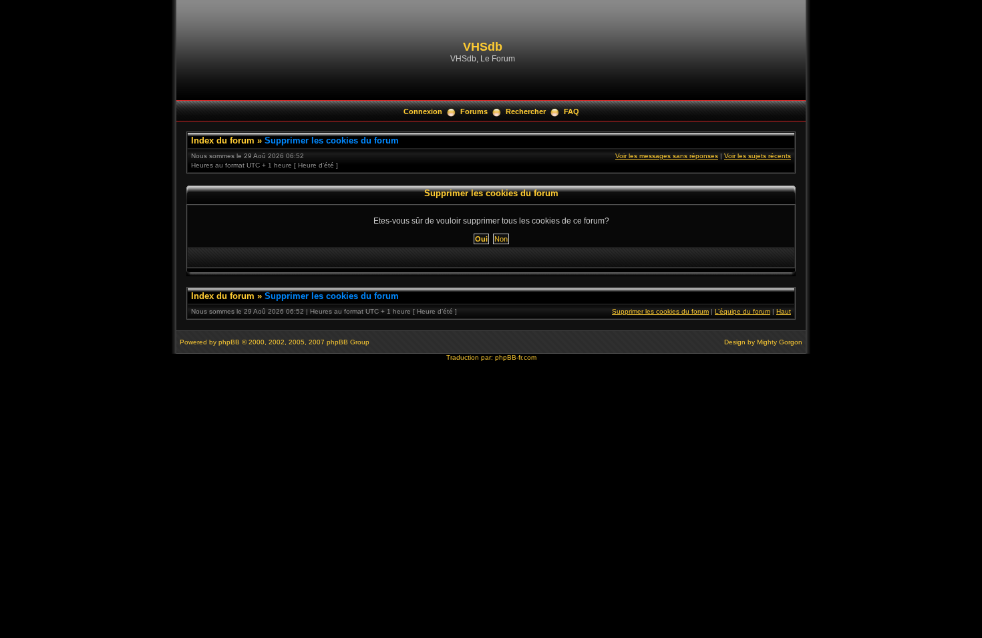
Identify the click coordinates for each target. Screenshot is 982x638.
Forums (474, 111)
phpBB (229, 342)
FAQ (571, 111)
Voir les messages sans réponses (666, 156)
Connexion (422, 111)
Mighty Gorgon (779, 342)
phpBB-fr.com (515, 357)
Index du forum (223, 140)
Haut (783, 311)
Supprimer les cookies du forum (332, 140)
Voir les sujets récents (757, 156)
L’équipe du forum (742, 311)
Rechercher (526, 111)
